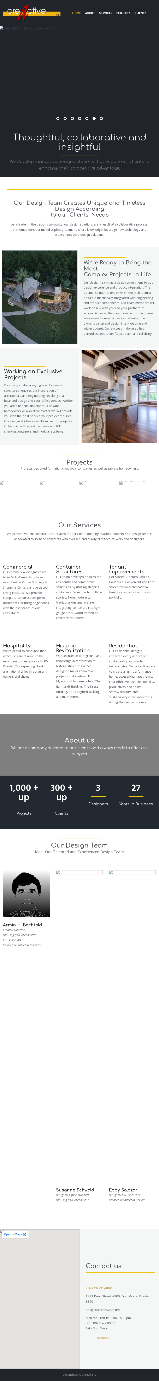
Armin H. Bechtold (22, 925)
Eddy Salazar (123, 1190)
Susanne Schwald (75, 1190)
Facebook (102, 1338)
